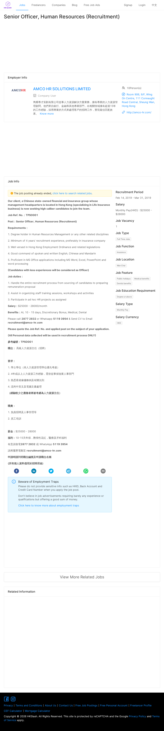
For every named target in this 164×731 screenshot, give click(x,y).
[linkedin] (33, 471)
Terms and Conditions (29, 705)
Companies (59, 5)
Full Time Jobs (123, 239)
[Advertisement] (82, 45)
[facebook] (16, 471)
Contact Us (66, 705)
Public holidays (124, 278)
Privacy (8, 705)
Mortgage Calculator (37, 710)
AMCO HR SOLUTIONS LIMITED (62, 89)
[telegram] (68, 471)
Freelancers (38, 5)
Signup (128, 5)
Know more (47, 113)
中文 (154, 5)
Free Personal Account (113, 705)
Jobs (22, 5)
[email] (103, 471)
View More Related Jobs (82, 577)
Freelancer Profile (141, 705)
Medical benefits (141, 278)
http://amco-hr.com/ (139, 112)
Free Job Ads (92, 5)
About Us (50, 705)
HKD (119, 323)
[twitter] (51, 471)
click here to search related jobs (72, 193)
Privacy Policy (137, 716)
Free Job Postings (86, 705)
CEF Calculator (13, 710)
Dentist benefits (124, 283)
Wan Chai (121, 265)
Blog (74, 5)
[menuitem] (22, 5)
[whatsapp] (85, 471)
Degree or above (124, 297)
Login (142, 5)
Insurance (121, 252)
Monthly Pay (122, 310)
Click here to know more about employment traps (48, 505)
